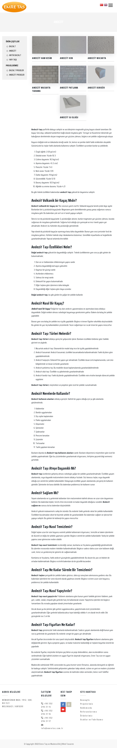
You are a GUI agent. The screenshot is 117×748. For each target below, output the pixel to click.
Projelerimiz (86, 704)
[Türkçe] (101, 4)
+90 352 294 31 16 (47, 712)
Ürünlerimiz (86, 715)
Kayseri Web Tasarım (83, 744)
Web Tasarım (68, 744)
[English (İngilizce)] (105, 4)
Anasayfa (85, 700)
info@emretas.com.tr (48, 728)
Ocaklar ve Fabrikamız (91, 719)
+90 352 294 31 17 (47, 719)
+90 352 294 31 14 (47, 705)
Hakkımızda (86, 708)
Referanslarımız (88, 711)
